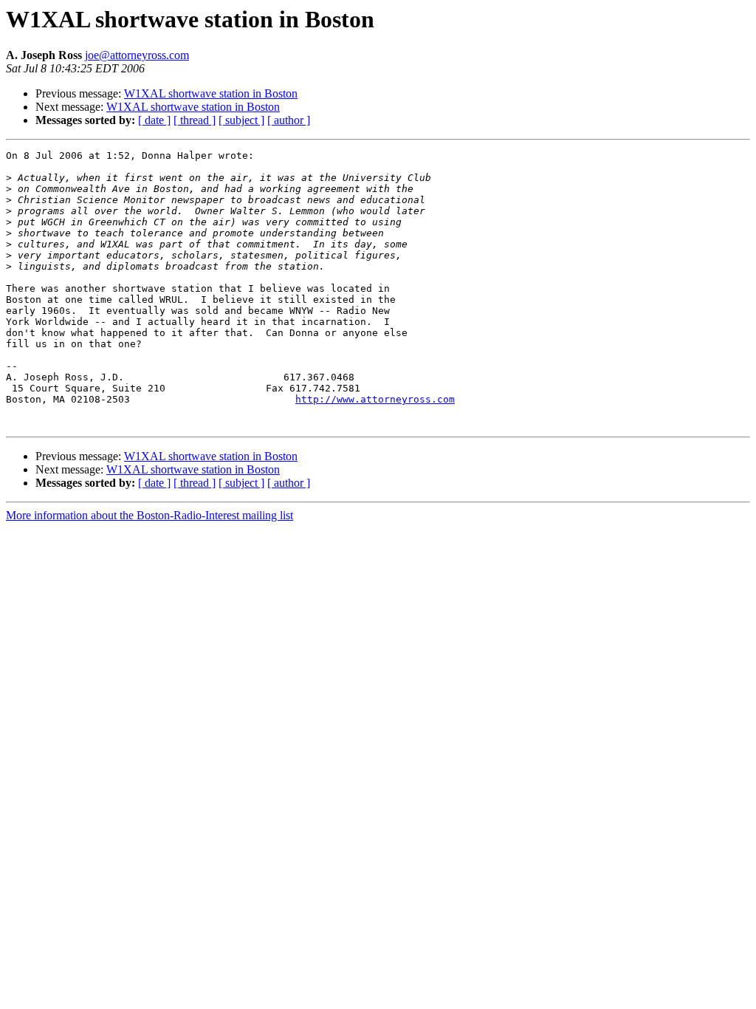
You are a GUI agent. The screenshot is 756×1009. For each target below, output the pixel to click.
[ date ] (154, 120)
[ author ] (288, 120)
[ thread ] (194, 120)
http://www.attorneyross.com (375, 399)
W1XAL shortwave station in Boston (211, 93)
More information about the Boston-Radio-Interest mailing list (149, 515)
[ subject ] (241, 120)
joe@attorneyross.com (137, 55)
